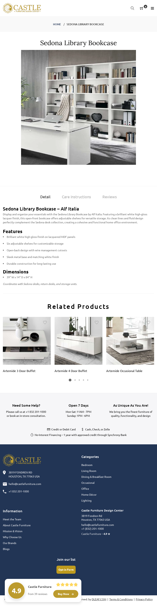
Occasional (88, 482)
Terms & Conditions (121, 599)
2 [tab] (75, 380)
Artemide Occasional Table (124, 371)
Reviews (109, 196)
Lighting (86, 500)
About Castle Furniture (17, 525)
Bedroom (86, 465)
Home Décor (88, 494)
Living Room (88, 470)
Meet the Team (12, 519)
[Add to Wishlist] (45, 322)
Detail (45, 196)
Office (85, 488)
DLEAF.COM (99, 599)
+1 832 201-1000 (36, 411)
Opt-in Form (66, 569)
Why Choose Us (12, 537)
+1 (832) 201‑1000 (92, 528)
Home (57, 24)
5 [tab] (87, 380)
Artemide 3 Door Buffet (19, 371)
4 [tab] (83, 380)
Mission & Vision (12, 531)
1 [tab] (70, 380)
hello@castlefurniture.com (25, 483)
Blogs (6, 549)
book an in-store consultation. (28, 415)
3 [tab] (79, 380)
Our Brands (9, 543)
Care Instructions (76, 196)
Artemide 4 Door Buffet (71, 371)
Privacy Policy (144, 599)
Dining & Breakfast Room (96, 476)
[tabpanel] (27, 346)
